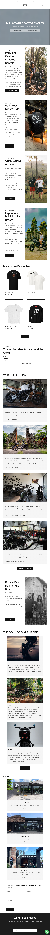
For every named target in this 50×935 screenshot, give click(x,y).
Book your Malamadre (25, 568)
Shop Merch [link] (17, 30)
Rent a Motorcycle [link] (32, 30)
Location (24, 808)
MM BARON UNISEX (9, 292)
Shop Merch (10, 198)
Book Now (9, 146)
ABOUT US (25, 768)
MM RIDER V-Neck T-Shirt (10, 326)
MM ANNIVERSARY (31, 292)
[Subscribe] (35, 930)
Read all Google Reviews (25, 363)
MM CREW (29, 326)
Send (10, 909)
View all (25, 336)
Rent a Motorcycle (12, 90)
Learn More (10, 619)
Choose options (14, 298)
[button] (3, 5)
